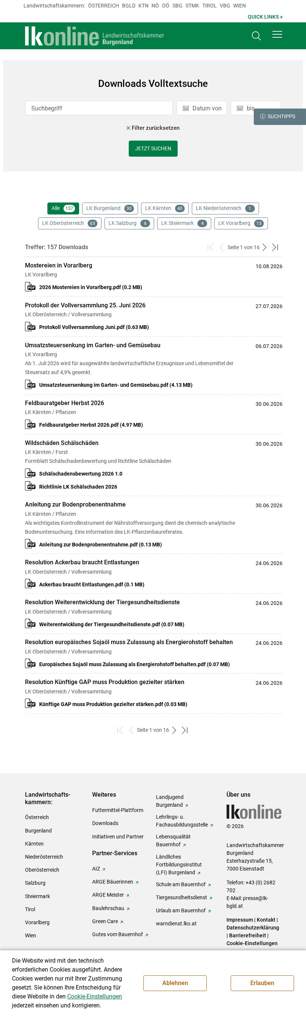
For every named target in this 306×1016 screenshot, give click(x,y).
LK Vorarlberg (240, 223)
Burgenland (38, 831)
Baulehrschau (108, 908)
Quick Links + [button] (265, 17)
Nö (155, 6)
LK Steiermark (182, 223)
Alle (62, 208)
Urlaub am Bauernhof (181, 910)
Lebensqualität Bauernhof (173, 840)
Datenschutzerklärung (253, 928)
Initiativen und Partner (118, 837)
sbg (177, 6)
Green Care (105, 921)
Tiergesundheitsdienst (181, 897)
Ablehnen (175, 983)
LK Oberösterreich (68, 223)
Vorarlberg (37, 922)
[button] (277, 34)
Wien (239, 6)
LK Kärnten (163, 208)
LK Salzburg (128, 223)
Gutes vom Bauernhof (117, 934)
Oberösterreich (42, 870)
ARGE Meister (108, 895)
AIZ (96, 869)
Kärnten (34, 844)
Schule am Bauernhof (181, 884)
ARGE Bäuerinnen (112, 882)
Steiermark (37, 896)
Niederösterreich (44, 857)
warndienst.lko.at (176, 923)
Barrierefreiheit (247, 935)
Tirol (209, 6)
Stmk (192, 6)
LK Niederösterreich (224, 208)
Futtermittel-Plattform (117, 810)
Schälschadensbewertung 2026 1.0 (80, 474)
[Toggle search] (256, 36)
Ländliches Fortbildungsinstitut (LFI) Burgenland (179, 864)
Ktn (143, 6)
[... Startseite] (95, 36)
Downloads (105, 823)
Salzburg (35, 883)
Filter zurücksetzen (155, 128)
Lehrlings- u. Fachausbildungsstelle (182, 821)
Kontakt (266, 920)
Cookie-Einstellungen (252, 943)
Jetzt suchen (153, 148)
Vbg (225, 6)
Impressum (240, 920)
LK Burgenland (109, 208)
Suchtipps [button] (281, 116)
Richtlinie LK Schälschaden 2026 (78, 487)
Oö (165, 6)
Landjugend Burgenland (170, 801)
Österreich (103, 6)
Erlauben (262, 983)
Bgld (128, 6)
